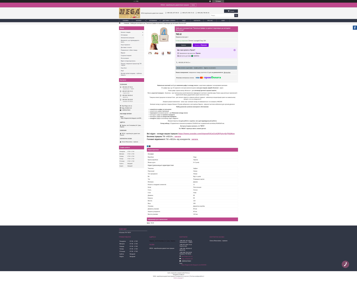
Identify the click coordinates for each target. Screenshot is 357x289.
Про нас (210, 20)
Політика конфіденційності (197, 276)
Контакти (197, 20)
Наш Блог (124, 68)
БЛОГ (223, 20)
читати (177, 136)
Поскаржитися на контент (182, 276)
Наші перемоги (125, 44)
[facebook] (147, 146)
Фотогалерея (125, 58)
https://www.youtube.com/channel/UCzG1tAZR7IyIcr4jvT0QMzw (206, 134)
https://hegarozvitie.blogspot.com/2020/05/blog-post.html (132, 118)
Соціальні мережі (126, 55)
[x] (149, 146)
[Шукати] (236, 15)
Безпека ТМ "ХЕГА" (125, 232)
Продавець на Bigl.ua (178, 274)
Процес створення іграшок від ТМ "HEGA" (131, 64)
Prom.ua (187, 273)
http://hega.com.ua (127, 106)
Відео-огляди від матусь (128, 61)
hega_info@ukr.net (127, 108)
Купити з (197, 45)
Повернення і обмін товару (129, 50)
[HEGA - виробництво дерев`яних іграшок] (129, 18)
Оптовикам (153, 20)
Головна (125, 20)
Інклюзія (126, 23)
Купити (183, 45)
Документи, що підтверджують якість (130, 41)
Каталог (138, 20)
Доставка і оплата (169, 20)
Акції (183, 20)
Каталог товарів (125, 32)
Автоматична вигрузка (127, 37)
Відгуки (123, 53)
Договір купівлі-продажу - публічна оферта (131, 74)
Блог (193, 5)
